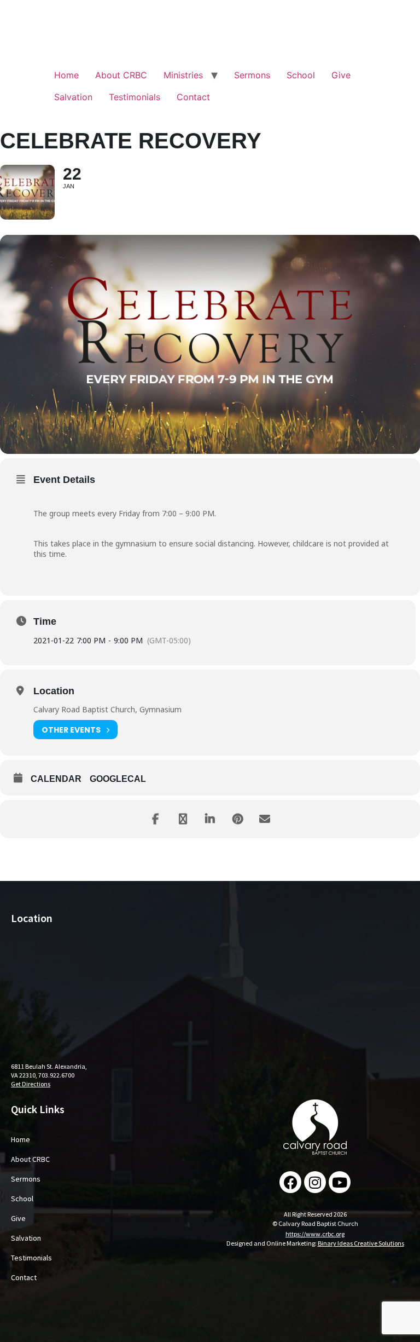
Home (66, 75)
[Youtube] (340, 1182)
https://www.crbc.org (315, 1234)
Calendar (56, 779)
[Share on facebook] (155, 819)
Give (341, 75)
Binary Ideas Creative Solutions (361, 1243)
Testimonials (134, 96)
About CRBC (121, 75)
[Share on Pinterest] (237, 819)
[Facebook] (290, 1182)
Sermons (252, 75)
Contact (193, 96)
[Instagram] (315, 1182)
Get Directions (30, 1084)
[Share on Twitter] (182, 819)
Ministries (183, 75)
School (301, 75)
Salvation (73, 96)
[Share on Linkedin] (210, 819)
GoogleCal (118, 779)
